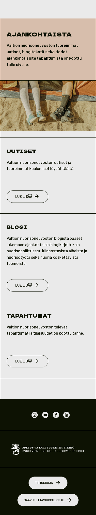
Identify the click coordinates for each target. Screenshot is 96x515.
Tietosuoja (44, 483)
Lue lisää (23, 196)
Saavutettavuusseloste (44, 500)
